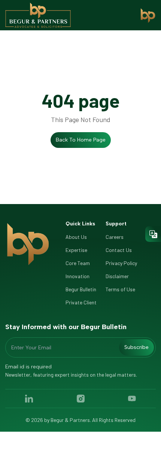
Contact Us (119, 250)
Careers (115, 237)
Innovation (77, 276)
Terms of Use (120, 289)
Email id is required (28, 367)
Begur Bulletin (81, 289)
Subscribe (136, 347)
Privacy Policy (121, 263)
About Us (76, 237)
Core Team (78, 263)
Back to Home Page (81, 140)
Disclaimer (117, 276)
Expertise (76, 250)
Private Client (81, 302)
